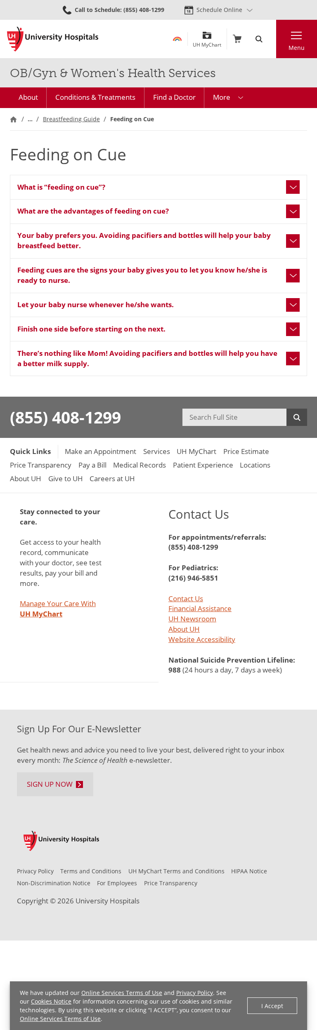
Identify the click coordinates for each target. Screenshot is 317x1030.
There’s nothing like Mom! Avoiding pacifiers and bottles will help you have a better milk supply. (147, 358)
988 (174, 670)
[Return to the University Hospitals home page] (52, 39)
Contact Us (185, 598)
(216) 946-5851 (193, 578)
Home (13, 119)
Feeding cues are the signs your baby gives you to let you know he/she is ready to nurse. (142, 275)
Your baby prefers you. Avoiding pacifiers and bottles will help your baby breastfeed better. (144, 240)
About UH (184, 629)
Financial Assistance (200, 608)
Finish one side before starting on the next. (91, 329)
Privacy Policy (194, 993)
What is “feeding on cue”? (61, 187)
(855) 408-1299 (65, 417)
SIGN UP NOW (50, 784)
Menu (297, 48)
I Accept (272, 1006)
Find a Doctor (174, 97)
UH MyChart (207, 41)
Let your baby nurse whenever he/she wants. (95, 304)
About (28, 97)
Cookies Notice (51, 1001)
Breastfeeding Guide (71, 119)
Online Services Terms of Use (121, 993)
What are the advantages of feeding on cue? (93, 211)
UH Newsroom (192, 618)
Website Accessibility (201, 639)
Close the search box (271, 38)
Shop (237, 39)
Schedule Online (219, 10)
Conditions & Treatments (95, 97)
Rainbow (177, 39)
